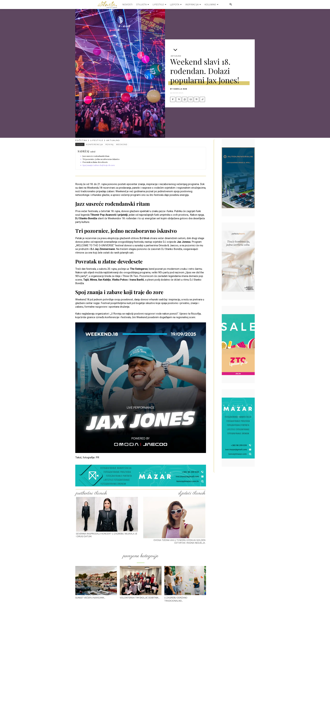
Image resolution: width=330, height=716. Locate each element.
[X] (178, 99)
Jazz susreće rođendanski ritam (95, 156)
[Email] (190, 99)
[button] (231, 4)
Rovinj (109, 144)
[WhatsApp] (184, 99)
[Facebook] (172, 99)
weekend (121, 144)
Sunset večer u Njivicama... (90, 598)
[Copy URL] (202, 99)
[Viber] (196, 99)
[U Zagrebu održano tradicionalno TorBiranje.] (185, 580)
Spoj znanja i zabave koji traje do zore (98, 165)
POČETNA (81, 140)
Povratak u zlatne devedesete (95, 162)
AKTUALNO (176, 56)
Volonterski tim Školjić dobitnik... (140, 598)
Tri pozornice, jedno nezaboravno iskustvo (100, 159)
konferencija (94, 144)
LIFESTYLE (96, 140)
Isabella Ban (180, 89)
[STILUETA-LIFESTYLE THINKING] (108, 4)
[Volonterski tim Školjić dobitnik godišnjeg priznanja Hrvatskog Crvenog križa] (140, 580)
